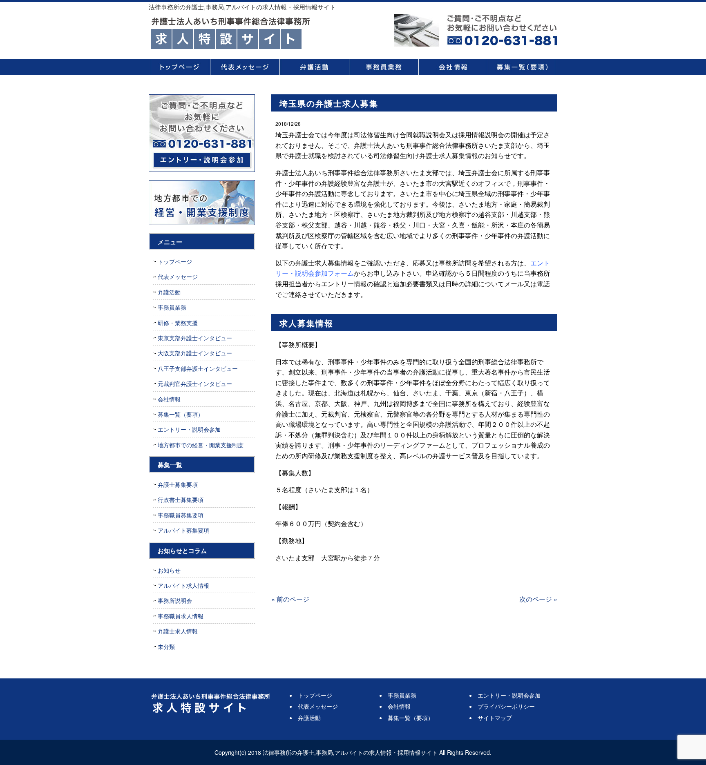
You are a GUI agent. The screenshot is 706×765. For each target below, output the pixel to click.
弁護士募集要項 (178, 484)
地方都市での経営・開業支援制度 (201, 445)
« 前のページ (290, 599)
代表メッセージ (244, 67)
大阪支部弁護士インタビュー (195, 353)
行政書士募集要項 (180, 499)
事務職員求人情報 (180, 616)
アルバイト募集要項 (183, 530)
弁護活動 (314, 67)
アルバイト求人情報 (183, 585)
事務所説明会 (175, 600)
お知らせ (169, 570)
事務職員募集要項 (180, 515)
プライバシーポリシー (506, 706)
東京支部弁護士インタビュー (195, 338)
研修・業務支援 (178, 323)
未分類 (166, 646)
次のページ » (538, 599)
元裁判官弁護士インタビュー (195, 383)
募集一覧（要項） (522, 67)
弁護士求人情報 (178, 631)
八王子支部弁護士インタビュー (198, 368)
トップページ (179, 67)
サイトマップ (495, 718)
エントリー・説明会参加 (189, 429)
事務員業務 (383, 67)
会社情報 (453, 67)
